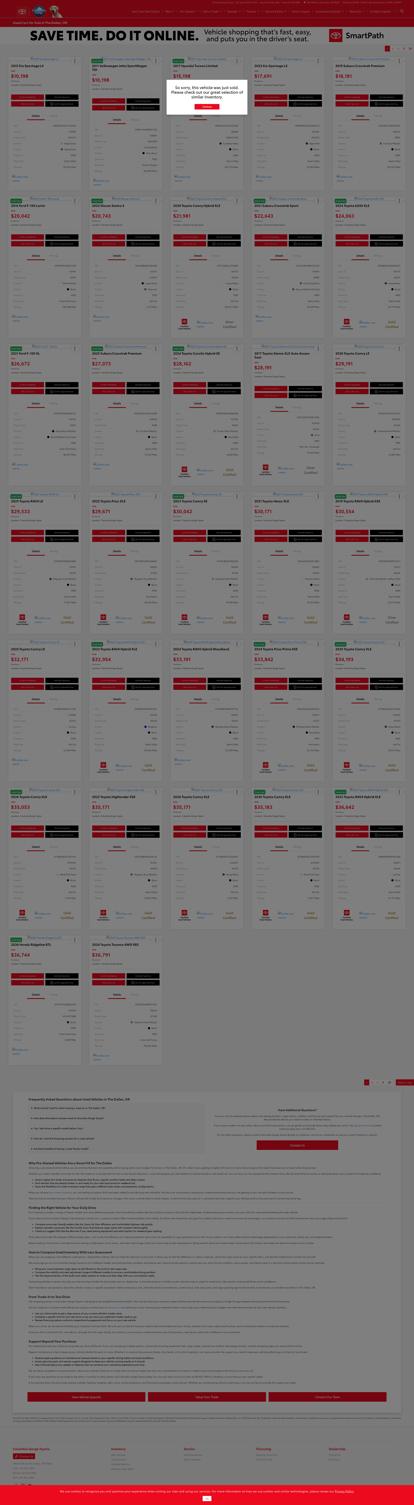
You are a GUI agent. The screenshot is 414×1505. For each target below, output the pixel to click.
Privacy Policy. (344, 1491)
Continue (207, 106)
